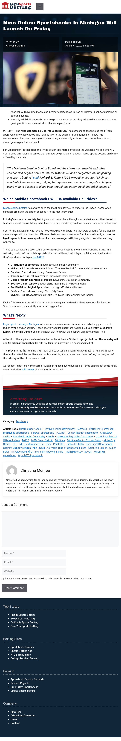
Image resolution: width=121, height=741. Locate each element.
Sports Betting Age (21, 650)
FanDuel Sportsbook (42, 432)
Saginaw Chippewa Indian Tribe (20, 447)
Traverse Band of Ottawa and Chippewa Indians (37, 451)
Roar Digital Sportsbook (99, 444)
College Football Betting (24, 658)
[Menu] (39, 6)
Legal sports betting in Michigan (21, 324)
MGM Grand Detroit (42, 440)
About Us (16, 711)
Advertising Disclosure (23, 715)
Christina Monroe (15, 45)
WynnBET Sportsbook (30, 455)
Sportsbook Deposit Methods (27, 679)
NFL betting (28, 369)
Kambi (50, 436)
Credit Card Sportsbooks (24, 687)
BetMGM (82, 428)
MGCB (25, 440)
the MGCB (38, 257)
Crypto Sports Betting (23, 690)
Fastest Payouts (20, 683)
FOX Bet (60, 432)
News (14, 719)
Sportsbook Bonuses (22, 647)
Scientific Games (97, 447)
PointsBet (58, 444)
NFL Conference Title (31, 444)
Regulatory (22, 421)
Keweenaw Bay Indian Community (74, 436)
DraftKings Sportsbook (16, 432)
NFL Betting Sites (21, 654)
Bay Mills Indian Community (59, 428)
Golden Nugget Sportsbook (83, 432)
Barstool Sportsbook (30, 428)
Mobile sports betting (15, 207)
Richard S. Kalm (75, 444)
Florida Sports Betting (23, 614)
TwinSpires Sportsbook (78, 451)
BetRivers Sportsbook (101, 428)
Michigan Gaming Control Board (84, 440)
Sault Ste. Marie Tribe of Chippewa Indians (62, 447)
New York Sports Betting (24, 626)
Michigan (60, 440)
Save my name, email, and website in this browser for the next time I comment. (48, 578)
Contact (15, 723)
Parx (48, 444)
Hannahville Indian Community (29, 436)
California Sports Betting (24, 622)
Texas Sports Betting (23, 618)
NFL (15, 444)
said (36, 177)
